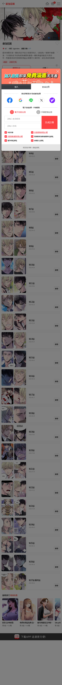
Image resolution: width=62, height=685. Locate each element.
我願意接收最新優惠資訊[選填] (43, 136)
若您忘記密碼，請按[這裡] (31, 148)
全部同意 (10, 132)
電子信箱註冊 (20, 112)
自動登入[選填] (38, 140)
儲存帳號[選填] (12, 140)
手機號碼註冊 (46, 112)
